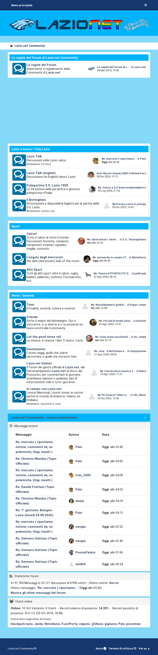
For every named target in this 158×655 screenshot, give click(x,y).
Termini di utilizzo (121, 648)
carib (58, 403)
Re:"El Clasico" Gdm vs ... (114, 395)
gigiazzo (111, 624)
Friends (32, 317)
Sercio (114, 583)
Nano (142, 371)
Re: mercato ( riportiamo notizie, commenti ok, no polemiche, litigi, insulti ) (34, 447)
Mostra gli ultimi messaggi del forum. (38, 593)
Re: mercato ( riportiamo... (119, 158)
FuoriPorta (70, 624)
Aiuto (99, 648)
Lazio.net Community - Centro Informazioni (44, 417)
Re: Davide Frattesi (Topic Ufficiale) (35, 489)
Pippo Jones (138, 304)
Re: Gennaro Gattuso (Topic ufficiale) (36, 541)
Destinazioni (36, 349)
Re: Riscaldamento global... (109, 304)
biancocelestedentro (132, 187)
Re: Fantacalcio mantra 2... (118, 371)
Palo (143, 158)
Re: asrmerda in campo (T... (110, 257)
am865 (81, 564)
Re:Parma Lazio (123, 204)
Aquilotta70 (47, 403)
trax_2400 (83, 475)
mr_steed (140, 336)
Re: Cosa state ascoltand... (112, 336)
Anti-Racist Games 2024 (112, 173)
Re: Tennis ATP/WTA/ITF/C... (112, 273)
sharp (80, 501)
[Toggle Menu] (145, 5)
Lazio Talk (34, 156)
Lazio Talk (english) (41, 173)
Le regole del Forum (41, 65)
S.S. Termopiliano (134, 239)
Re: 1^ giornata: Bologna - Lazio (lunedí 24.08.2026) (35, 512)
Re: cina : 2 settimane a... (110, 351)
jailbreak (140, 273)
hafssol (141, 320)
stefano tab (48, 211)
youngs (141, 204)
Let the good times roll (44, 337)
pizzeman (133, 624)
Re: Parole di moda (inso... (116, 320)
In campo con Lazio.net (44, 389)
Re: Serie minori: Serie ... (103, 239)
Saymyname (138, 351)
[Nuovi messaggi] (19, 69)
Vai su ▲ (144, 648)
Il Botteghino (36, 200)
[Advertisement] (79, 110)
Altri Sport (34, 269)
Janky (38, 624)
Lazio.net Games (39, 363)
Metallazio (139, 257)
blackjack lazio (22, 624)
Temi (30, 304)
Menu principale (21, 5)
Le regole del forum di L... (113, 67)
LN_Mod (46, 164)
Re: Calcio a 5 (106, 187)
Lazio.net (53, 72)
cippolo (84, 624)
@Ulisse (97, 624)
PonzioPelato (85, 552)
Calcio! (32, 234)
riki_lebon (139, 395)
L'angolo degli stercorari (45, 257)
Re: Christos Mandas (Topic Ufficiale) (36, 461)
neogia (81, 527)
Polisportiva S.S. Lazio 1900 (47, 185)
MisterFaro (138, 173)
